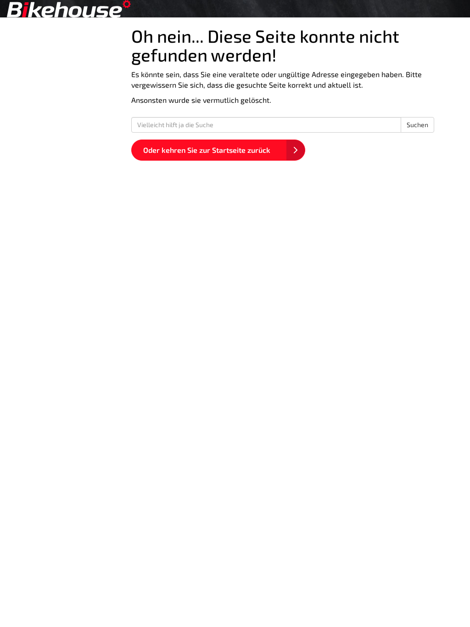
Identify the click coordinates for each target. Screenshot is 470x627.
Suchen (417, 125)
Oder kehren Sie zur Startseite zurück (206, 150)
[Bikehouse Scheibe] (98, 8)
